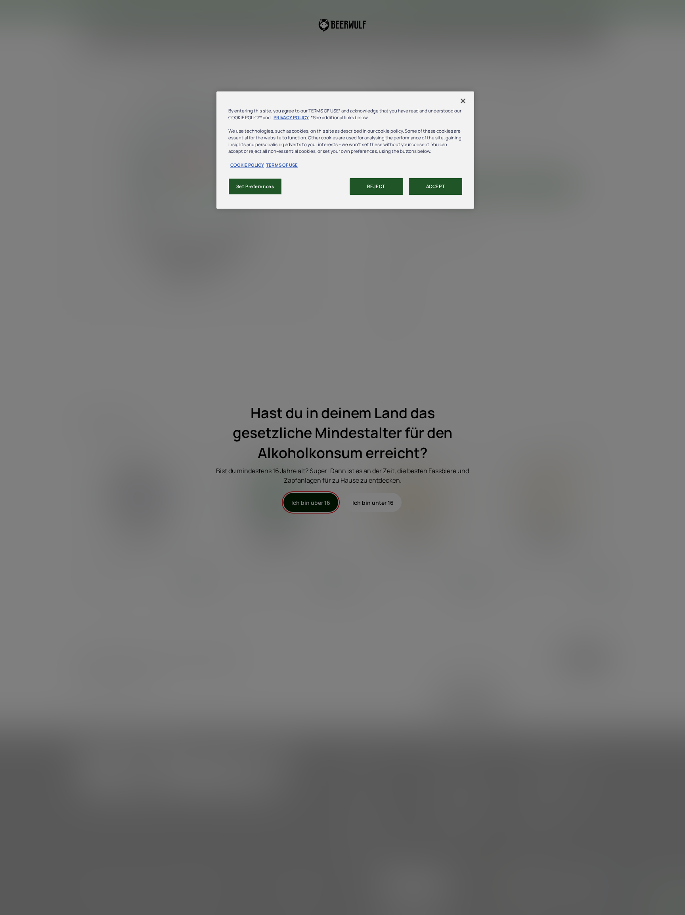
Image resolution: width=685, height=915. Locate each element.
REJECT (376, 186)
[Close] (463, 101)
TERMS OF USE (282, 165)
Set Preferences (255, 186)
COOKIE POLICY (247, 165)
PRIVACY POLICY (291, 117)
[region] (345, 149)
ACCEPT (435, 186)
